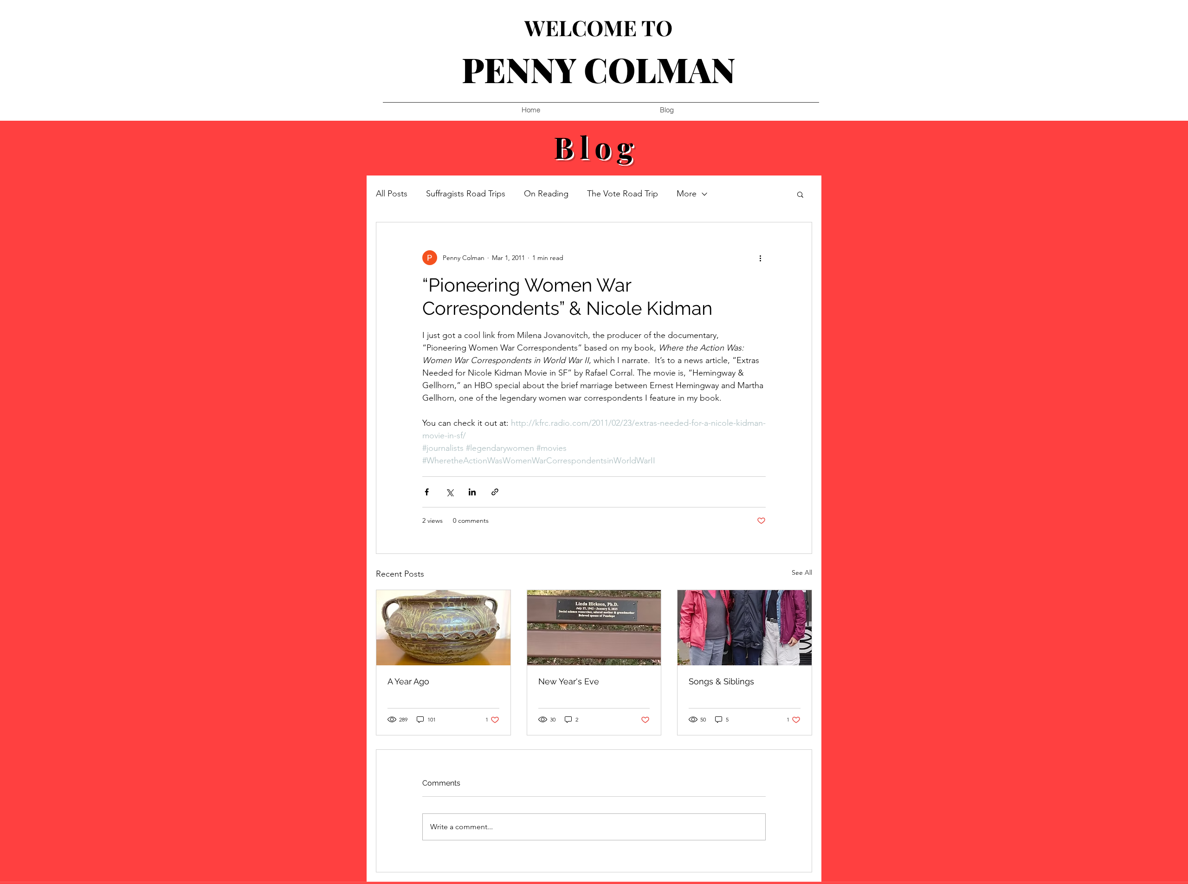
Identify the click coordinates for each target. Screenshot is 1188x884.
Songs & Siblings (721, 681)
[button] (800, 194)
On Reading (546, 193)
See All (802, 572)
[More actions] (760, 257)
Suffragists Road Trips (465, 193)
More (687, 193)
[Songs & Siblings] (745, 627)
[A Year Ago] (443, 627)
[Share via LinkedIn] (472, 492)
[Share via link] (495, 492)
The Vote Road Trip (622, 193)
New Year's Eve (568, 681)
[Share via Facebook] (426, 492)
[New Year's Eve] (594, 627)
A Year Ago (408, 681)
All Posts (391, 193)
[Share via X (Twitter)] (449, 492)
